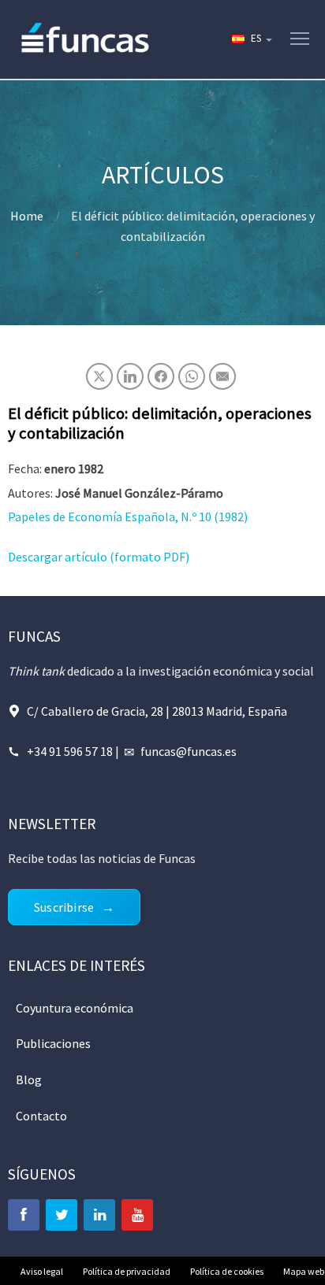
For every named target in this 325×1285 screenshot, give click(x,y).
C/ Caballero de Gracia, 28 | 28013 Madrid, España (157, 711)
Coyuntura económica (74, 1008)
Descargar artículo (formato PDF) (98, 557)
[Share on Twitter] (99, 376)
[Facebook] (23, 1215)
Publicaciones (53, 1043)
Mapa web (303, 1271)
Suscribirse (64, 907)
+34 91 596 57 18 (70, 751)
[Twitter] (61, 1215)
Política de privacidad (126, 1271)
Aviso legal (42, 1271)
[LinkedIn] (99, 1215)
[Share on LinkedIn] (130, 376)
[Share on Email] (222, 376)
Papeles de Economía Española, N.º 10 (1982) (128, 516)
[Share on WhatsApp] (191, 376)
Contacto (41, 1116)
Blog (29, 1079)
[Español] (251, 39)
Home (26, 216)
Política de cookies (226, 1271)
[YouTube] (137, 1215)
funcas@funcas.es (188, 751)
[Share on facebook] (161, 376)
